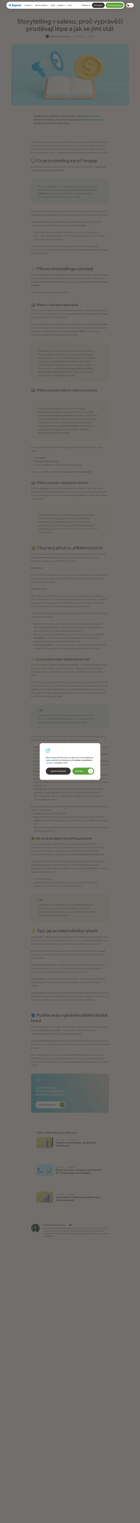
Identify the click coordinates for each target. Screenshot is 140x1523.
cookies (49, 763)
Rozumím (79, 771)
